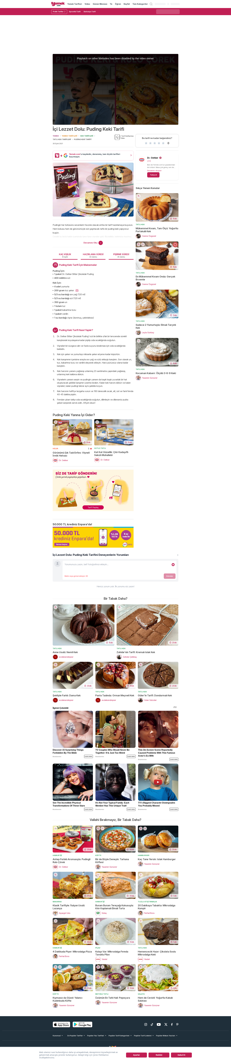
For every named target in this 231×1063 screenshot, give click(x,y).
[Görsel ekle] (173, 564)
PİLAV (97, 948)
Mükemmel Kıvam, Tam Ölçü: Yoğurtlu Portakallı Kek (157, 230)
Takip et (153, 175)
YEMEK (56, 136)
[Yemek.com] (58, 4)
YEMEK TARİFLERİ (69, 136)
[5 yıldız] (163, 143)
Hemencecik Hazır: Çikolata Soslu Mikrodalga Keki (157, 953)
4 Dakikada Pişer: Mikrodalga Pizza (72, 951)
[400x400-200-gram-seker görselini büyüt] (77, 290)
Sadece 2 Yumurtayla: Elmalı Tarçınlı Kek (156, 326)
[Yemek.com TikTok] (152, 1024)
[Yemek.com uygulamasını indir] (61, 1024)
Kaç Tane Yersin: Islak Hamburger (157, 859)
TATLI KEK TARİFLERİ (62, 139)
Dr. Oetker (152, 157)
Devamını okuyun (154, 170)
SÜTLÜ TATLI (100, 448)
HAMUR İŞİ (57, 855)
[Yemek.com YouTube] (159, 1024)
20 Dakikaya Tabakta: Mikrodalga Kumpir (156, 907)
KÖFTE (98, 855)
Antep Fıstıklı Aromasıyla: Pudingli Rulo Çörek (71, 861)
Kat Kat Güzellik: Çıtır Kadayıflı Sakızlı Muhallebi (111, 453)
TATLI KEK (140, 224)
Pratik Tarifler (58, 12)
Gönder (169, 576)
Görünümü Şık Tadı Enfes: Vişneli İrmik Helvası (71, 454)
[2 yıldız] (150, 143)
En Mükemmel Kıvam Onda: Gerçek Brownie (155, 278)
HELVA (55, 448)
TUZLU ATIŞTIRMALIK (147, 902)
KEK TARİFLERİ (86, 136)
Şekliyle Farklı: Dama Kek (67, 695)
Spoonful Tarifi (74, 12)
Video (87, 4)
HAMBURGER (143, 855)
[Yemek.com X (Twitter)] (165, 1024)
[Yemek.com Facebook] (172, 1024)
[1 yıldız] (146, 143)
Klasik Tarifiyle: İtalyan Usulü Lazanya (69, 907)
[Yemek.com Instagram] (145, 1024)
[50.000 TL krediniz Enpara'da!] (93, 537)
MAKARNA (57, 902)
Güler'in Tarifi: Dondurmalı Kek (155, 695)
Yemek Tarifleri (74, 4)
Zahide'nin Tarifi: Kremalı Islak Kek (136, 652)
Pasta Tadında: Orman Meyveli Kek (114, 695)
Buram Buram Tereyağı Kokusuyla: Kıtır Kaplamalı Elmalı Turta (114, 907)
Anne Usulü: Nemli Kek (65, 652)
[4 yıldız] (159, 143)
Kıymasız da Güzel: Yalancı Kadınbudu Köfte (67, 999)
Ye (111, 4)
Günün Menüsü (100, 4)
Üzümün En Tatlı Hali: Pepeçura (112, 997)
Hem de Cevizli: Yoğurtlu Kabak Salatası (155, 999)
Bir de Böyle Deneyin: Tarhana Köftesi (112, 861)
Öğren (118, 4)
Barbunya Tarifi (90, 12)
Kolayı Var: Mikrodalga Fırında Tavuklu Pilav (111, 953)
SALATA (141, 994)
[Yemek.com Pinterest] (177, 1024)
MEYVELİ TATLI (101, 994)
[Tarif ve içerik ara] (151, 4)
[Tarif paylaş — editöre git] (93, 488)
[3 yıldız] (155, 143)
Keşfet (127, 4)
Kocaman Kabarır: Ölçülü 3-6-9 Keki (156, 373)
